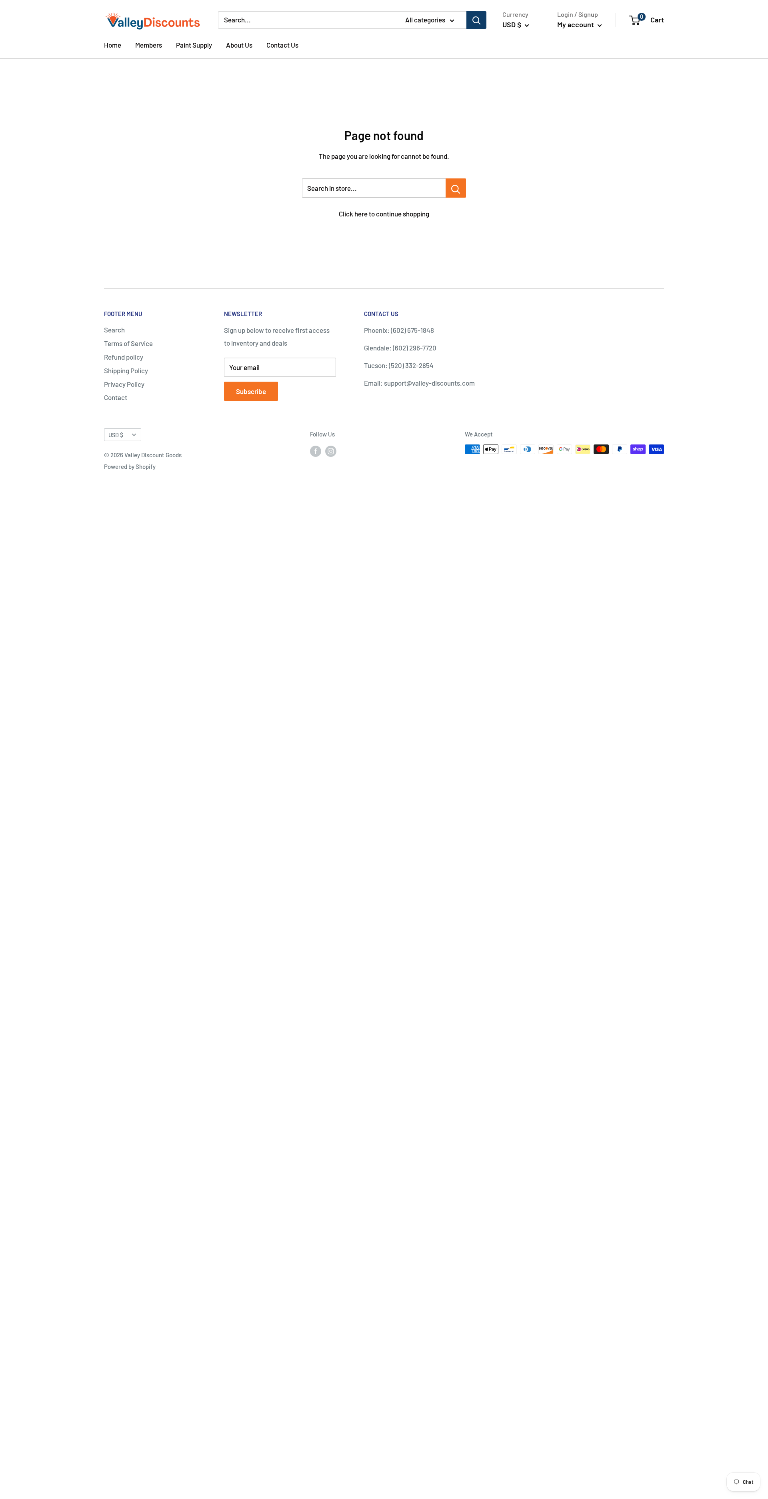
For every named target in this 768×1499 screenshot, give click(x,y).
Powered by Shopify (130, 466)
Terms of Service (128, 343)
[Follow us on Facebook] (315, 450)
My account (576, 24)
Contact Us (282, 45)
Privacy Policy (124, 384)
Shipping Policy (126, 370)
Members (148, 45)
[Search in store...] (456, 188)
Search (114, 330)
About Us (239, 45)
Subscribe (251, 391)
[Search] (476, 20)
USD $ (115, 435)
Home (112, 45)
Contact (115, 397)
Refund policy (123, 357)
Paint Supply (194, 45)
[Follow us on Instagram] (330, 450)
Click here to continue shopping (384, 214)
